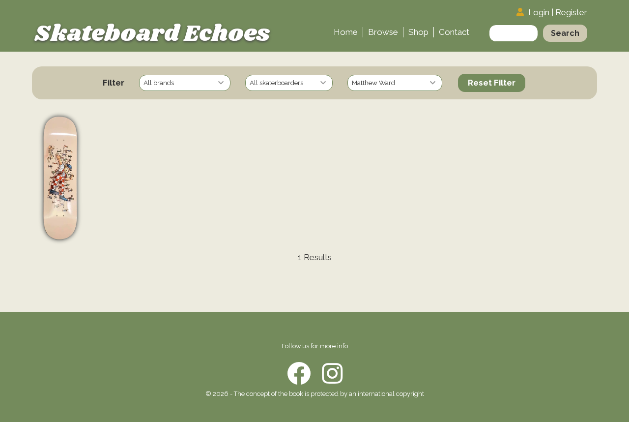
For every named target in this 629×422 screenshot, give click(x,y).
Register (571, 12)
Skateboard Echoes (152, 34)
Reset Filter (491, 83)
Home (346, 32)
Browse (383, 32)
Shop (418, 32)
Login (538, 12)
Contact (454, 32)
